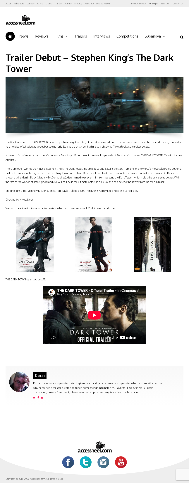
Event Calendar (138, 3)
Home (10, 36)
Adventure (19, 3)
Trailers (80, 36)
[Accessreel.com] (20, 24)
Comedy (31, 3)
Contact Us (178, 3)
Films (59, 36)
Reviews (41, 36)
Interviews (101, 36)
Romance (89, 3)
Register (165, 4)
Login (155, 4)
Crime (40, 3)
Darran (40, 375)
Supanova (153, 36)
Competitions (127, 36)
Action (8, 3)
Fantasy (78, 3)
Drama (49, 3)
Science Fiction (103, 3)
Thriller (58, 3)
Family (68, 3)
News (23, 36)
